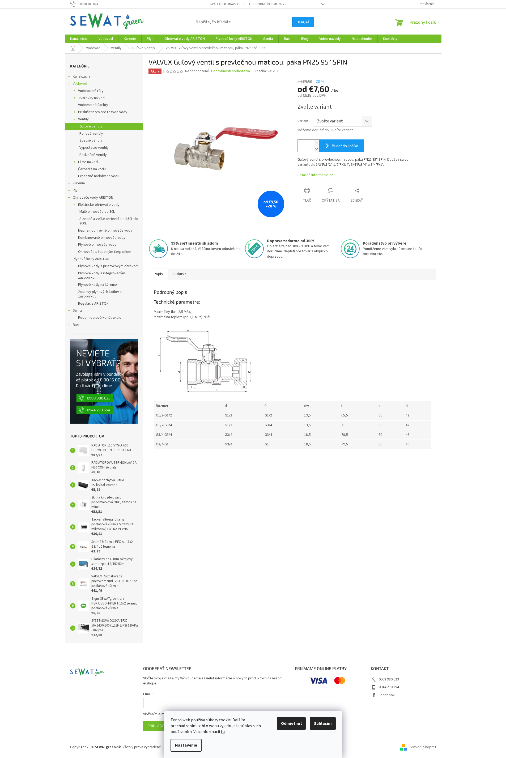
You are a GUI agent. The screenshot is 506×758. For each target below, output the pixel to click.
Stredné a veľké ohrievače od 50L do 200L (108, 221)
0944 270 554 (389, 687)
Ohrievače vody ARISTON (93, 197)
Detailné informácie (312, 175)
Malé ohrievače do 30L (97, 211)
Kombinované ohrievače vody (101, 237)
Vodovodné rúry (91, 90)
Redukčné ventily (93, 154)
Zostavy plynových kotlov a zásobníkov (100, 294)
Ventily (83, 119)
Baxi (76, 324)
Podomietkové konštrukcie (99, 317)
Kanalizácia (81, 76)
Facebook (387, 695)
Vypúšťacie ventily (94, 147)
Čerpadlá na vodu (92, 169)
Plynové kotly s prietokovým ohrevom (108, 266)
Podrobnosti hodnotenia (230, 71)
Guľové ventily (90, 126)
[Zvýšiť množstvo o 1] (316, 143)
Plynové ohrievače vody (97, 244)
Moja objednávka (224, 4)
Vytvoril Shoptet (423, 747)
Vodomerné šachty (93, 105)
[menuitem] (79, 39)
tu (223, 732)
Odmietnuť (291, 723)
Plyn (76, 190)
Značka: (266, 71)
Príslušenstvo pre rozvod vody (102, 112)
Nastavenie (186, 745)
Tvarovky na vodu (92, 98)
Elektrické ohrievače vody (99, 204)
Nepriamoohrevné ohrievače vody (105, 230)
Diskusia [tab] (179, 274)
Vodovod (80, 83)
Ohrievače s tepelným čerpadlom (104, 251)
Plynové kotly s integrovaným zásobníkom (101, 275)
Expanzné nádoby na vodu (98, 176)
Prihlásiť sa (158, 725)
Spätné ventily (90, 140)
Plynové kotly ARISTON (91, 259)
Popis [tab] (158, 274)
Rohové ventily (91, 133)
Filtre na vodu (89, 162)
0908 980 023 (389, 679)
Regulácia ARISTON (93, 303)
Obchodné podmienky (266, 4)
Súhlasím (323, 723)
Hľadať (303, 22)
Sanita (78, 310)
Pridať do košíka (345, 145)
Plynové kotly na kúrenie (97, 284)
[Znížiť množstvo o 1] (316, 149)
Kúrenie (79, 183)
